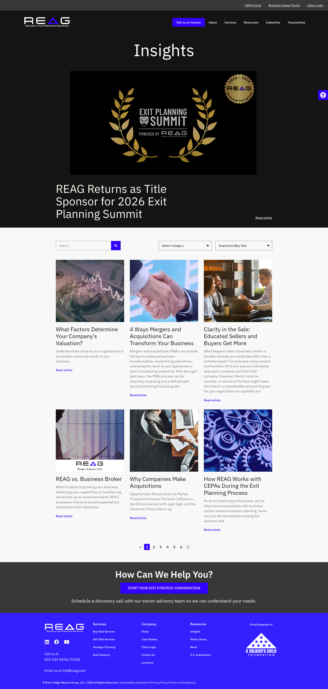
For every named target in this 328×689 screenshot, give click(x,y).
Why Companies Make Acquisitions (158, 482)
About (213, 22)
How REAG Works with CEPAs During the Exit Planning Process (232, 485)
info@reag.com (74, 670)
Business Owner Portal (284, 5)
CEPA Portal (253, 5)
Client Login (315, 5)
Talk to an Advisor (188, 22)
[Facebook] (56, 642)
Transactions (296, 22)
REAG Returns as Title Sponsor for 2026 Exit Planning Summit (111, 201)
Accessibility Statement (134, 682)
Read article (263, 218)
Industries (273, 22)
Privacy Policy (159, 682)
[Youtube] (66, 642)
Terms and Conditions (182, 682)
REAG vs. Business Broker (89, 478)
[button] (323, 95)
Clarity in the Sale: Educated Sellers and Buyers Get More (230, 336)
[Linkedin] (46, 642)
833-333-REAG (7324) (62, 659)
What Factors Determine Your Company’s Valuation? (87, 336)
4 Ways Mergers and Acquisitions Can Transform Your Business (162, 336)
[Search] (116, 245)
